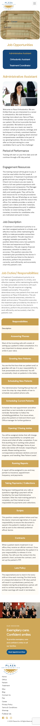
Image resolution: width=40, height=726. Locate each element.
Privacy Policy (7, 704)
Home (6, 21)
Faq (3, 698)
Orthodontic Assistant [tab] (20, 59)
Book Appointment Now (17, 652)
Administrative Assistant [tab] (20, 53)
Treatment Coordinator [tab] (20, 65)
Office (4, 680)
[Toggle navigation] (34, 3)
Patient (4, 682)
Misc (3, 689)
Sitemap (5, 710)
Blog (3, 692)
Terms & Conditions (9, 707)
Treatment (6, 685)
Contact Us (6, 695)
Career (4, 701)
